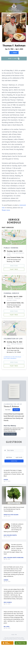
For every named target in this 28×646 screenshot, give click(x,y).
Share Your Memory (10, 434)
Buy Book (16, 409)
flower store (6, 210)
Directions (14, 265)
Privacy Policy (10, 639)
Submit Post (14, 461)
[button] (14, 235)
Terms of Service (18, 639)
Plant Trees (14, 269)
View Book (7, 409)
